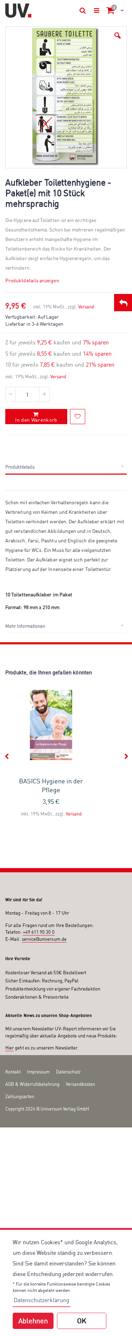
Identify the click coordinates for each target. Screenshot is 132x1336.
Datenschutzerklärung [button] (41, 1300)
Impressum (38, 1072)
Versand (86, 306)
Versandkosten (80, 1084)
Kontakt (13, 1072)
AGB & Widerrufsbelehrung (32, 1084)
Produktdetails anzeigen (32, 280)
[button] (117, 35)
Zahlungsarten (19, 1096)
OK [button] (81, 1320)
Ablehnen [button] (33, 1320)
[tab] (66, 467)
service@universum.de (44, 939)
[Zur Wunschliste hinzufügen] (77, 416)
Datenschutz (68, 1072)
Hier (9, 1048)
